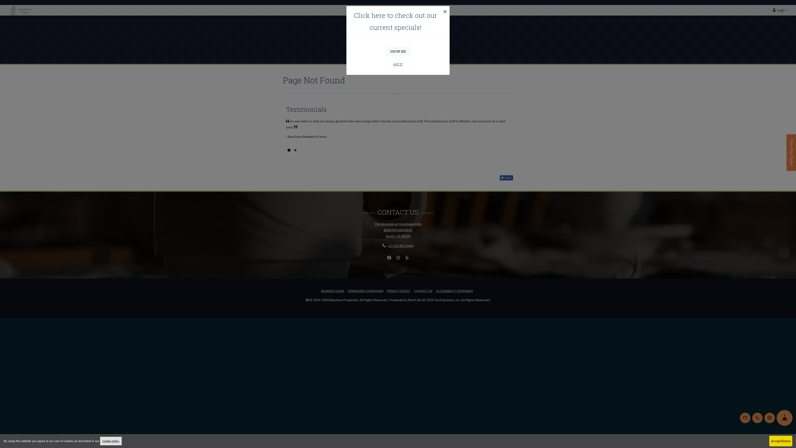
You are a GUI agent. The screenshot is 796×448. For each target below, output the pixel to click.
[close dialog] (445, 12)
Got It (398, 64)
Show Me (398, 51)
